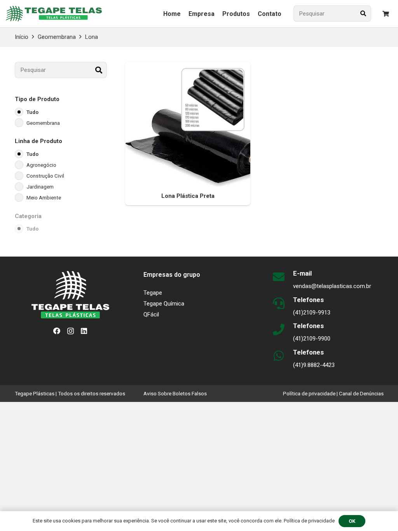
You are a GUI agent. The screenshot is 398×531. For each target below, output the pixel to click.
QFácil (151, 314)
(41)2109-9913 (311, 312)
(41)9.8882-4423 (314, 365)
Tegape (152, 292)
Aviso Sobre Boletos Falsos (175, 393)
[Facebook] (56, 330)
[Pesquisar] (363, 13)
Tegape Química (163, 303)
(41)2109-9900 (311, 338)
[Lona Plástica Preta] (187, 124)
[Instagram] (70, 331)
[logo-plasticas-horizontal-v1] (54, 13)
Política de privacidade (309, 393)
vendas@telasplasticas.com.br (332, 286)
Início (21, 36)
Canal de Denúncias (361, 393)
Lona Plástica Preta (188, 195)
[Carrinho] (385, 13)
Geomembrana (57, 36)
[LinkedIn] (84, 330)
